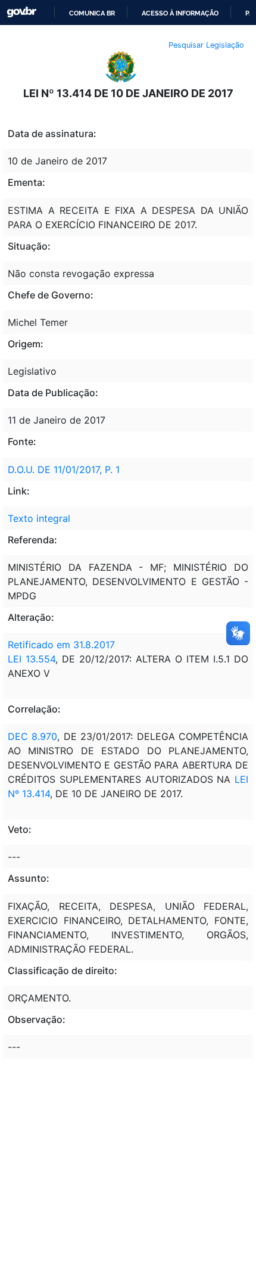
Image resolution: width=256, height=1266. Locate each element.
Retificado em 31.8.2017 (61, 645)
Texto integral (39, 518)
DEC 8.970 (32, 736)
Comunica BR (92, 13)
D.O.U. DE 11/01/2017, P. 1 (64, 469)
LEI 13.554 (31, 659)
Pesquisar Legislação (206, 45)
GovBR (21, 12)
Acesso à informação (180, 13)
